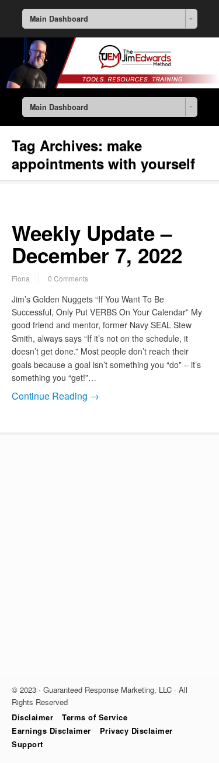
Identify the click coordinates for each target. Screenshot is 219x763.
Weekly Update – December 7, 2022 (97, 244)
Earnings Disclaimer (51, 730)
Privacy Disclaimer (136, 730)
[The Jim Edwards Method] (109, 85)
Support (27, 744)
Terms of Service (94, 717)
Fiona (21, 278)
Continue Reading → (55, 396)
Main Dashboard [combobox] (59, 18)
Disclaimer (32, 717)
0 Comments (68, 278)
